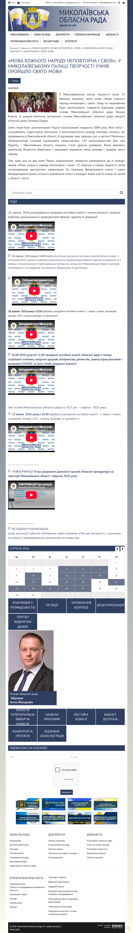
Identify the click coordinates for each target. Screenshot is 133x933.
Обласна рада (42, 34)
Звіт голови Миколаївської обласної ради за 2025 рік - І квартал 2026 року (57, 407)
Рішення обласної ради (59, 844)
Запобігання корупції (96, 853)
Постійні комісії (17, 853)
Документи (63, 34)
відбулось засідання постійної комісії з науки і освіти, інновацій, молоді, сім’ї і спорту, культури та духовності (64, 416)
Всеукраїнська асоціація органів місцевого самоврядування (62, 893)
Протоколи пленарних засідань (62, 853)
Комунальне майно (18, 894)
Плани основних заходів (98, 844)
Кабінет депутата (110, 716)
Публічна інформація (87, 34)
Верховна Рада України (58, 882)
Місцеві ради (51, 41)
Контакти (71, 41)
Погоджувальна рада (19, 857)
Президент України (57, 877)
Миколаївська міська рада (60, 906)
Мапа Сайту (15, 929)
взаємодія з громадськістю (22, 605)
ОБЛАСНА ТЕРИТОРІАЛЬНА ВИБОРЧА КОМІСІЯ (23, 717)
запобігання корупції (81, 605)
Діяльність (112, 34)
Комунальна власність (24, 41)
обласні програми (52, 716)
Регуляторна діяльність (97, 849)
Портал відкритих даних (22, 622)
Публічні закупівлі (95, 857)
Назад (15, 80)
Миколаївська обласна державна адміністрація (63, 900)
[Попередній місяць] (117, 549)
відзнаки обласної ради (52, 733)
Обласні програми (56, 840)
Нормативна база (17, 884)
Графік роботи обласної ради (23, 865)
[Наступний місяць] (122, 549)
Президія (14, 849)
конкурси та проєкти (23, 733)
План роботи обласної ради (99, 840)
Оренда (13, 907)
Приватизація (16, 902)
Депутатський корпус (19, 844)
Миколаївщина (20, 34)
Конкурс (13, 898)
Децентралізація (110, 605)
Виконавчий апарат (18, 861)
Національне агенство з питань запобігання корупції (62, 913)
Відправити (66, 792)
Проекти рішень (55, 849)
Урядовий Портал (56, 886)
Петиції (52, 605)
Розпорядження (55, 857)
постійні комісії (81, 716)
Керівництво (15, 840)
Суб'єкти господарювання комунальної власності (27, 889)
